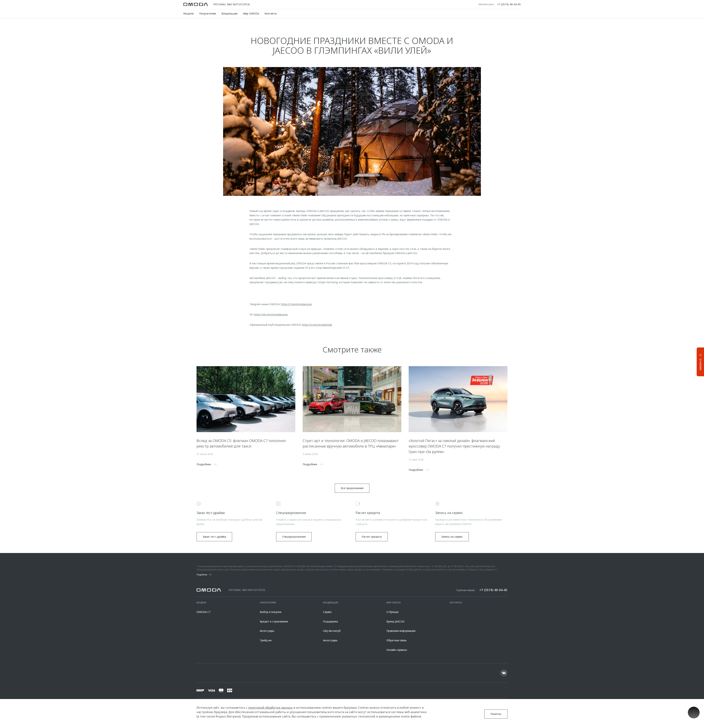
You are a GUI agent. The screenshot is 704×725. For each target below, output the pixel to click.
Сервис (327, 612)
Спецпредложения (294, 536)
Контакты (271, 13)
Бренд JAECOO (395, 621)
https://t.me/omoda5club (317, 324)
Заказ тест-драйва (214, 536)
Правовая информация (400, 630)
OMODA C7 (203, 612)
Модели (188, 13)
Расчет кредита (372, 536)
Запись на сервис (452, 536)
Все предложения (352, 488)
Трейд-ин (266, 640)
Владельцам (229, 13)
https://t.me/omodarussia (296, 304)
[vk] (503, 673)
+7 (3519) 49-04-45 (509, 4)
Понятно (495, 714)
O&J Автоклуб (332, 630)
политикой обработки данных (270, 708)
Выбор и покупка (270, 612)
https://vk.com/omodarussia (271, 314)
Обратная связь (396, 640)
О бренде (392, 612)
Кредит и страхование (274, 621)
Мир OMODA (251, 13)
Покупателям (207, 13)
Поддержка (330, 621)
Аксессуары (267, 630)
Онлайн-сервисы (396, 650)
